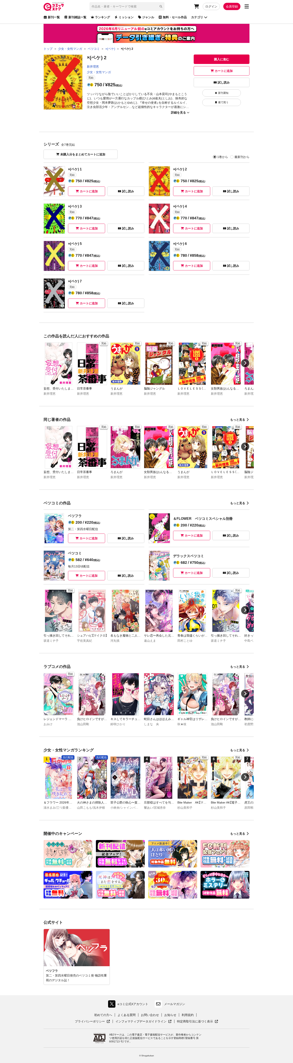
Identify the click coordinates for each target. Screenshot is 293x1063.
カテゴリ (197, 17)
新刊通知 (223, 92)
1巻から (222, 157)
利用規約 (188, 1015)
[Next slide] (245, 363)
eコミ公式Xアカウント (129, 1005)
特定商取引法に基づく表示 (197, 1022)
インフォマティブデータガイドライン (140, 1022)
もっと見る (237, 419)
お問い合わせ (150, 1015)
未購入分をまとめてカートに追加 (82, 154)
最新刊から (241, 157)
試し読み (224, 82)
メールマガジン (174, 1004)
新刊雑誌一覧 (77, 17)
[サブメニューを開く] (246, 6)
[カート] (196, 6)
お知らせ (170, 1015)
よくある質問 (127, 1015)
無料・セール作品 (175, 17)
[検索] (161, 6)
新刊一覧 (54, 17)
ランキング (102, 17)
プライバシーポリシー (92, 1022)
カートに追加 (224, 71)
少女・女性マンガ (99, 72)
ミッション (126, 17)
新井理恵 (93, 66)
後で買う (223, 102)
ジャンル (148, 17)
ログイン (211, 6)
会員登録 (232, 6)
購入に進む (221, 59)
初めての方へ (103, 1015)
